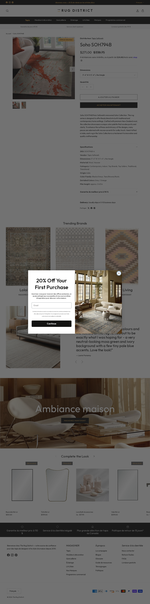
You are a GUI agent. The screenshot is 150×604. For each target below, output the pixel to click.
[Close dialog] (119, 273)
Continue (51, 323)
